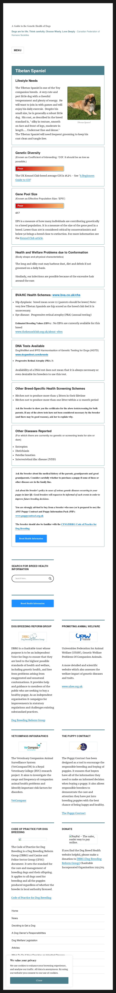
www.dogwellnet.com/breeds (31, 354)
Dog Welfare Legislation (24, 940)
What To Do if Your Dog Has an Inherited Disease (38, 955)
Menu (18, 50)
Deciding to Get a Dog (23, 925)
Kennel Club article (31, 238)
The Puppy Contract (74, 813)
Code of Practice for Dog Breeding (31, 897)
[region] (39, 971)
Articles (16, 947)
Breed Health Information (31, 538)
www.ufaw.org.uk (72, 686)
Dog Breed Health (34, 17)
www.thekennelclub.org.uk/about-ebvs (39, 331)
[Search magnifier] (50, 578)
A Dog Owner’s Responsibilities (29, 933)
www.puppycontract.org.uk (29, 515)
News (15, 918)
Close (39, 980)
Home (15, 910)
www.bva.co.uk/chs (66, 295)
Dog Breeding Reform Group (28, 720)
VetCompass (18, 800)
